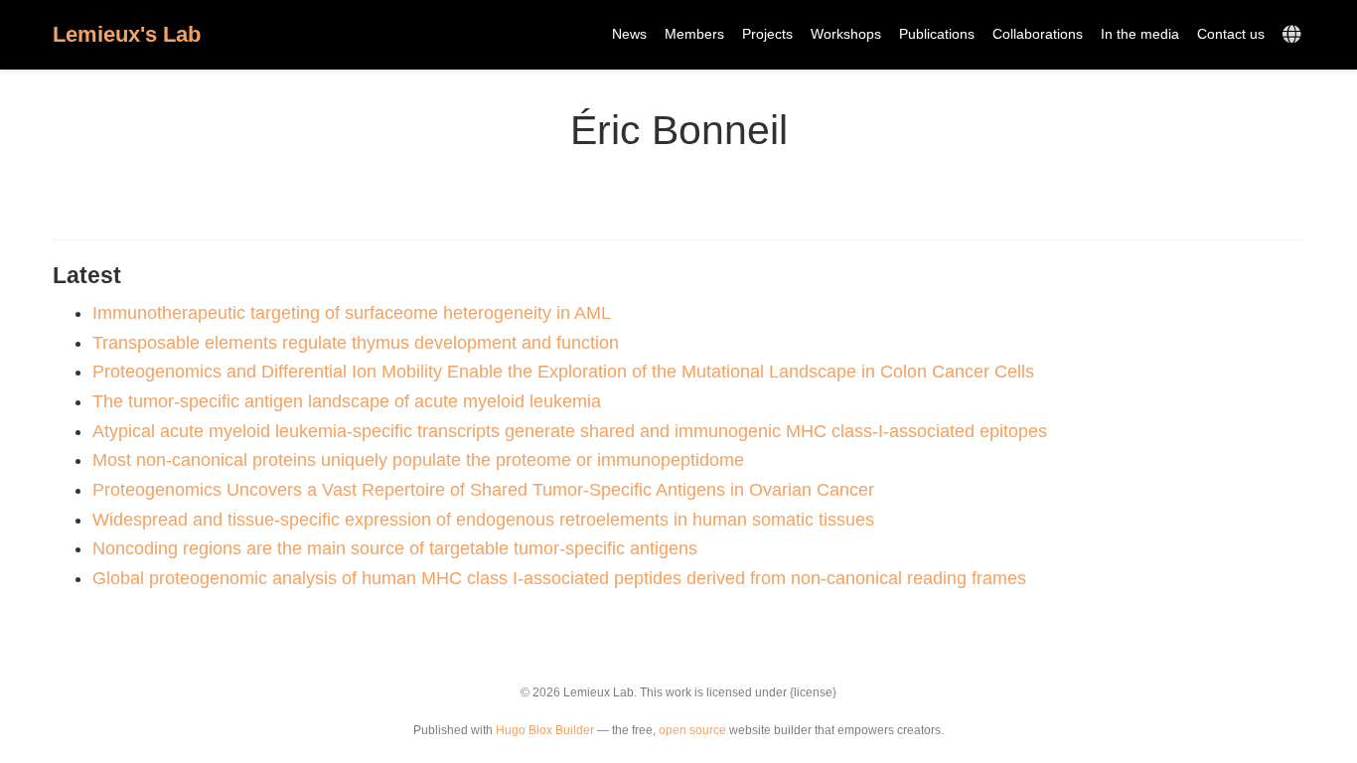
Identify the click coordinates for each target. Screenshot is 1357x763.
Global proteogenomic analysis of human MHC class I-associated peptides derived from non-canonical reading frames (559, 578)
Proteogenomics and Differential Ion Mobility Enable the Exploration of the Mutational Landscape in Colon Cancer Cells (563, 372)
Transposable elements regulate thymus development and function (355, 343)
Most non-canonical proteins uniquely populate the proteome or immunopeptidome (418, 460)
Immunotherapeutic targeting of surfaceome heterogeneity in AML (351, 313)
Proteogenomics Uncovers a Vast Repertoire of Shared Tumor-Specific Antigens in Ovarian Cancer (483, 490)
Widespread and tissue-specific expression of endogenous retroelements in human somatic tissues (483, 520)
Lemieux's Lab (127, 34)
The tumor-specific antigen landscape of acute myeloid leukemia (346, 401)
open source (692, 730)
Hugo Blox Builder (545, 730)
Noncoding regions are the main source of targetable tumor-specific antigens (394, 548)
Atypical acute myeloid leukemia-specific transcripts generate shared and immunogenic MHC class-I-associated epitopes (569, 431)
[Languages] (1293, 35)
